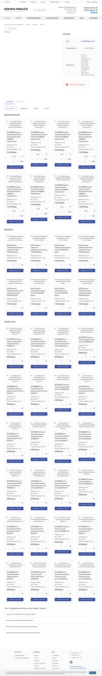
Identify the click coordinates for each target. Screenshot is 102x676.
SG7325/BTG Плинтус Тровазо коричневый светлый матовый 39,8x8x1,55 (14, 484)
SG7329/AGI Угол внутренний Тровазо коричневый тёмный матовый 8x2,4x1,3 (38, 342)
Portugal (36, 660)
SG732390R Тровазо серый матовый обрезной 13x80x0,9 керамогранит (61, 188)
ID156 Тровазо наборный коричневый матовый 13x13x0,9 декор (63, 248)
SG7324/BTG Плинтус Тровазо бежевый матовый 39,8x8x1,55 (86, 481)
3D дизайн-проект (55, 2)
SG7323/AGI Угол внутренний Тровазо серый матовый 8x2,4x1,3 (86, 530)
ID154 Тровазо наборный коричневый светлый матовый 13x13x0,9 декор (15, 292)
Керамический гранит (40, 668)
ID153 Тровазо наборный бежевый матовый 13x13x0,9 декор (38, 292)
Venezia (36, 655)
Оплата (43, 2)
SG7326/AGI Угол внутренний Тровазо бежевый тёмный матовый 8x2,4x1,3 (62, 437)
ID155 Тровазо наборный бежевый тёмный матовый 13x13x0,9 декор (86, 248)
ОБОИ (82, 18)
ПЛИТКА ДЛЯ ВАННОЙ (33, 18)
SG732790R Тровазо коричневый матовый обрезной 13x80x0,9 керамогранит (62, 135)
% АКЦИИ (7, 18)
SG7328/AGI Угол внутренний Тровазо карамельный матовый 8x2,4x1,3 (15, 390)
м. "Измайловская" (20, 655)
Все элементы (10, 108)
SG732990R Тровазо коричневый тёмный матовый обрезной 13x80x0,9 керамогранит (14, 136)
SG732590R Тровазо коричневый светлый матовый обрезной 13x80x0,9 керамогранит (14, 191)
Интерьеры (56, 663)
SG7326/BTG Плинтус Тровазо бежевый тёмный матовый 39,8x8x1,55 (38, 435)
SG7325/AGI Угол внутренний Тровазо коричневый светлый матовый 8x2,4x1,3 (38, 484)
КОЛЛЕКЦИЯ (9, 101)
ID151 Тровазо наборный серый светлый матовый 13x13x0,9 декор (85, 292)
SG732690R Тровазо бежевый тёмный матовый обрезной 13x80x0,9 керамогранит (85, 136)
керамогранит (24, 108)
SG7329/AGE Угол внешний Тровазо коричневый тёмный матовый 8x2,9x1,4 (62, 342)
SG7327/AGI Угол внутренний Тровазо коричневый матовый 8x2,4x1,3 (86, 390)
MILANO (36, 665)
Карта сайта (56, 668)
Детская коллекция (39, 663)
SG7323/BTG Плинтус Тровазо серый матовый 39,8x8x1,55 (62, 529)
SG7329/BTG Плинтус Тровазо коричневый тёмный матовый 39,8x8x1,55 (14, 342)
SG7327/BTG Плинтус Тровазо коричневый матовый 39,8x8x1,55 (62, 387)
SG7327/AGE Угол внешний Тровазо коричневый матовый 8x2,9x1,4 (14, 437)
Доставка (33, 2)
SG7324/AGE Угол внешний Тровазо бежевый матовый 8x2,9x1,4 (37, 530)
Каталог (8, 2)
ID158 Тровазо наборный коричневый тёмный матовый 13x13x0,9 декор (15, 248)
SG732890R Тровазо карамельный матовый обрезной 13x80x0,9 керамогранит (39, 135)
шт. (22, 264)
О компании (23, 2)
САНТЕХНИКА (93, 18)
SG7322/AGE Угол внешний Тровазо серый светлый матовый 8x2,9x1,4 (85, 575)
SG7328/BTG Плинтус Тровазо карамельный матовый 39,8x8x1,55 (86, 339)
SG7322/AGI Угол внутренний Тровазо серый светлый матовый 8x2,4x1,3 (62, 575)
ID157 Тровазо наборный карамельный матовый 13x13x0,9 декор (39, 248)
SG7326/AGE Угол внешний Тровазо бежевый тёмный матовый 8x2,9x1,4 (85, 435)
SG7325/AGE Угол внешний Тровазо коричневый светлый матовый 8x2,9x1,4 (62, 484)
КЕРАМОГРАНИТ (69, 18)
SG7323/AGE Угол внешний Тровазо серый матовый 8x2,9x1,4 (13, 575)
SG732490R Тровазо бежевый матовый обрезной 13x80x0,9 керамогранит (37, 190)
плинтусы (46, 108)
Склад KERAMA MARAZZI (22, 658)
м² (22, 156)
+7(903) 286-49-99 (90, 10)
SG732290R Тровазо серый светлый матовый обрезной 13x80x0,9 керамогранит (85, 191)
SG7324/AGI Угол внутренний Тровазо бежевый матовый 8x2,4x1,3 (14, 530)
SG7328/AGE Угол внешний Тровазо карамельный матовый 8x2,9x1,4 (39, 390)
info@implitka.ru (71, 12)
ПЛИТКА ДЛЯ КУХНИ (52, 18)
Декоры (36, 108)
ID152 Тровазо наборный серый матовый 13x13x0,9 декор (61, 292)
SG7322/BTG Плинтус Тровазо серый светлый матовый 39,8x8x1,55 (38, 575)
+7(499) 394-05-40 (90, 8)
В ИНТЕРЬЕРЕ (20, 101)
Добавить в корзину (15, 167)
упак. (21, 161)
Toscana (36, 658)
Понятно (92, 672)
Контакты (67, 2)
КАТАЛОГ (18, 18)
